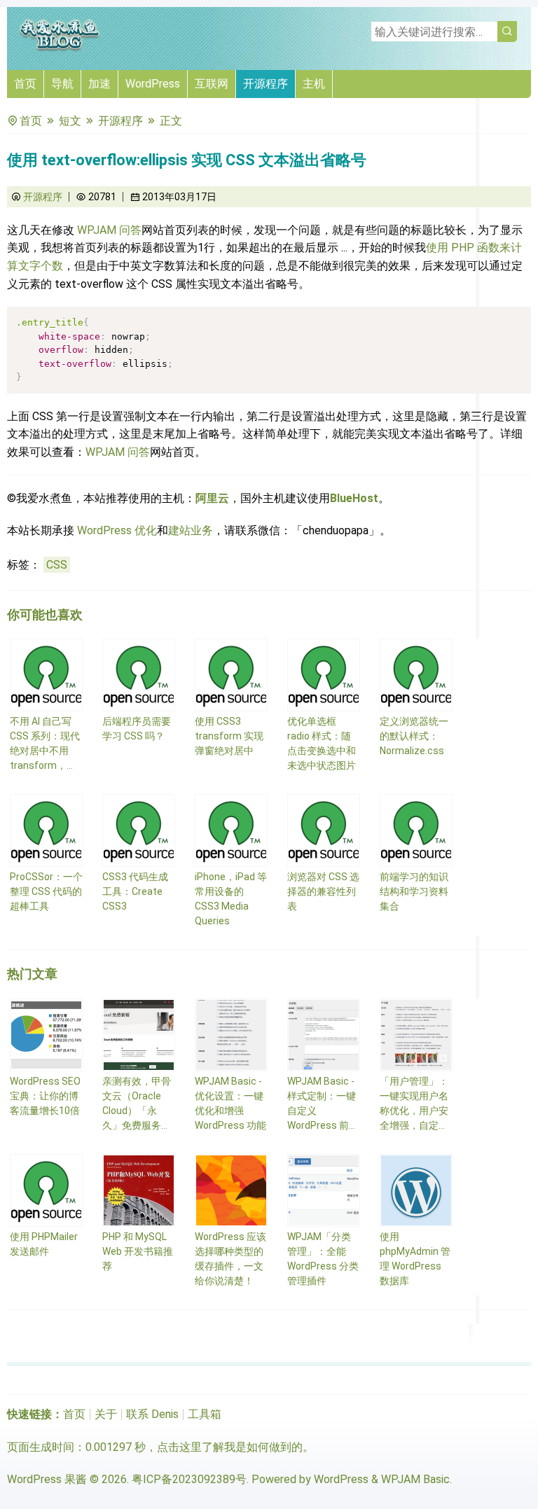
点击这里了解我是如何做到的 (230, 1447)
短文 (70, 120)
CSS (56, 564)
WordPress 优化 (117, 530)
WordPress (152, 83)
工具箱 (204, 1414)
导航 (62, 83)
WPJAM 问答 (109, 230)
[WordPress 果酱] (60, 48)
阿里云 (212, 498)
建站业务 (190, 530)
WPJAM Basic (415, 1479)
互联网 (211, 83)
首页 (25, 83)
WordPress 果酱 (47, 1479)
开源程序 (265, 83)
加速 (99, 83)
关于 (106, 1414)
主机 (314, 83)
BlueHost (354, 498)
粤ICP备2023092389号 (189, 1479)
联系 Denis (152, 1414)
